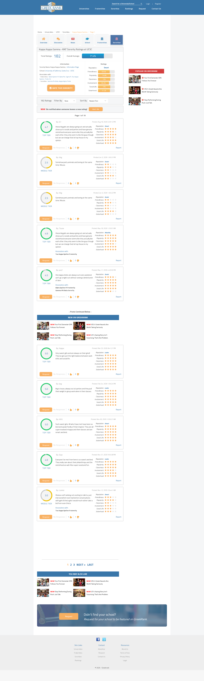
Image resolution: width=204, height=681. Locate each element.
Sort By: (83, 100)
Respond (45, 147)
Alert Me (95, 109)
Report (118, 147)
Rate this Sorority (61, 88)
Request (142, 8)
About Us (125, 649)
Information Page (73, 67)
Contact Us (156, 8)
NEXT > (81, 564)
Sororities (115, 8)
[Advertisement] (80, 539)
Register (158, 3)
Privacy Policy (125, 656)
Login (148, 3)
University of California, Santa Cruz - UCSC (59, 70)
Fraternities (100, 8)
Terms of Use (125, 653)
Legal (125, 660)
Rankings (129, 8)
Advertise (101, 649)
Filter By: (58, 100)
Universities (84, 8)
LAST (90, 564)
